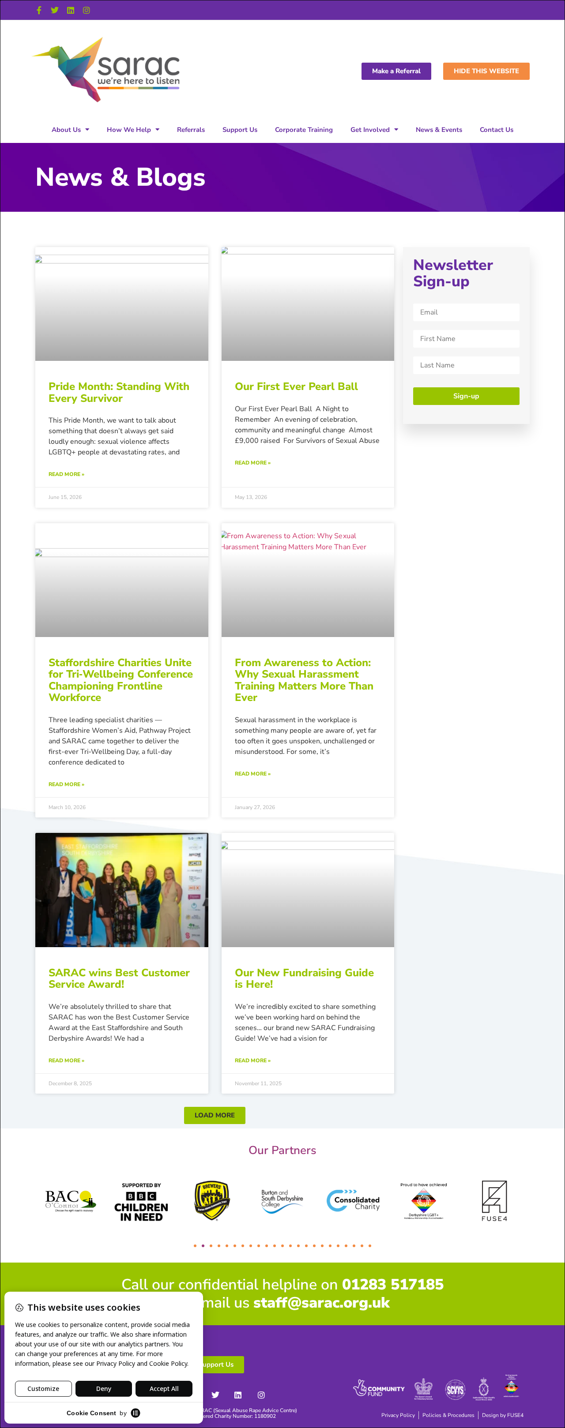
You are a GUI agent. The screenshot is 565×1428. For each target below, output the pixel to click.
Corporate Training (304, 129)
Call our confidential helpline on (282, 1284)
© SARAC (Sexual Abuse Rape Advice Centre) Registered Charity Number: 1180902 (242, 1413)
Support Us (239, 129)
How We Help (129, 129)
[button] (214, 1115)
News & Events (439, 129)
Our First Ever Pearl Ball (296, 386)
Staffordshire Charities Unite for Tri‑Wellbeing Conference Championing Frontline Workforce (121, 680)
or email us (282, 1303)
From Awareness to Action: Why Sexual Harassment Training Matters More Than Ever (304, 680)
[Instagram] (86, 10)
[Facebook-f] (39, 10)
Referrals (191, 129)
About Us (66, 129)
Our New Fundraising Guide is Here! (304, 978)
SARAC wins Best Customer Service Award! (119, 978)
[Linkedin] (71, 10)
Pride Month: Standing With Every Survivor (119, 392)
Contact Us (496, 129)
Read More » (66, 474)
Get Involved (370, 129)
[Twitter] (55, 10)
